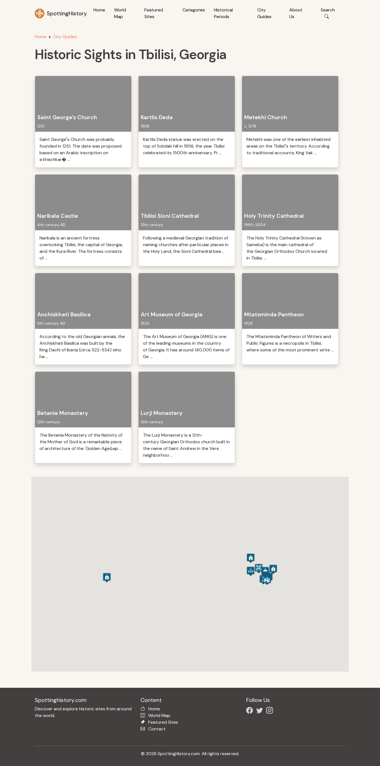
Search (328, 10)
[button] (273, 569)
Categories (193, 10)
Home (99, 10)
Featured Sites (153, 13)
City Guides (264, 13)
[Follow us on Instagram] (270, 711)
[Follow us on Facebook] (250, 711)
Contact (157, 729)
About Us (295, 13)
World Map (120, 13)
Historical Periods (223, 13)
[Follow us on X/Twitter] (260, 711)
